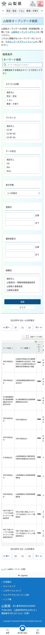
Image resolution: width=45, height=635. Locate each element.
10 (15, 327)
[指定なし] (22, 92)
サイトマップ (9, 586)
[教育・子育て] (22, 104)
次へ (37, 327)
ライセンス (11, 117)
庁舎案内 (7, 581)
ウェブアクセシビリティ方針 (16, 594)
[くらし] (22, 100)
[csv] (22, 163)
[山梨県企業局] (22, 290)
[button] (32, 4)
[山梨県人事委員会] (22, 286)
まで (37, 222)
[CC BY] (22, 130)
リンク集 (7, 599)
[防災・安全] (22, 96)
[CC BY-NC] (22, 133)
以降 (37, 215)
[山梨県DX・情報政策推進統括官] (22, 282)
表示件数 (10, 184)
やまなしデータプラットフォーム (20, 41)
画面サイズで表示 (36, 337)
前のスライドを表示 (3, 11)
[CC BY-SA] (22, 137)
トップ (3, 569)
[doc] (22, 167)
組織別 (9, 270)
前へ (8, 327)
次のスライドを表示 (42, 11)
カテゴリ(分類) (12, 83)
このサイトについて (12, 590)
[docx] (22, 171)
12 (29, 327)
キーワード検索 (12, 59)
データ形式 (11, 151)
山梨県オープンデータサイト (24, 31)
